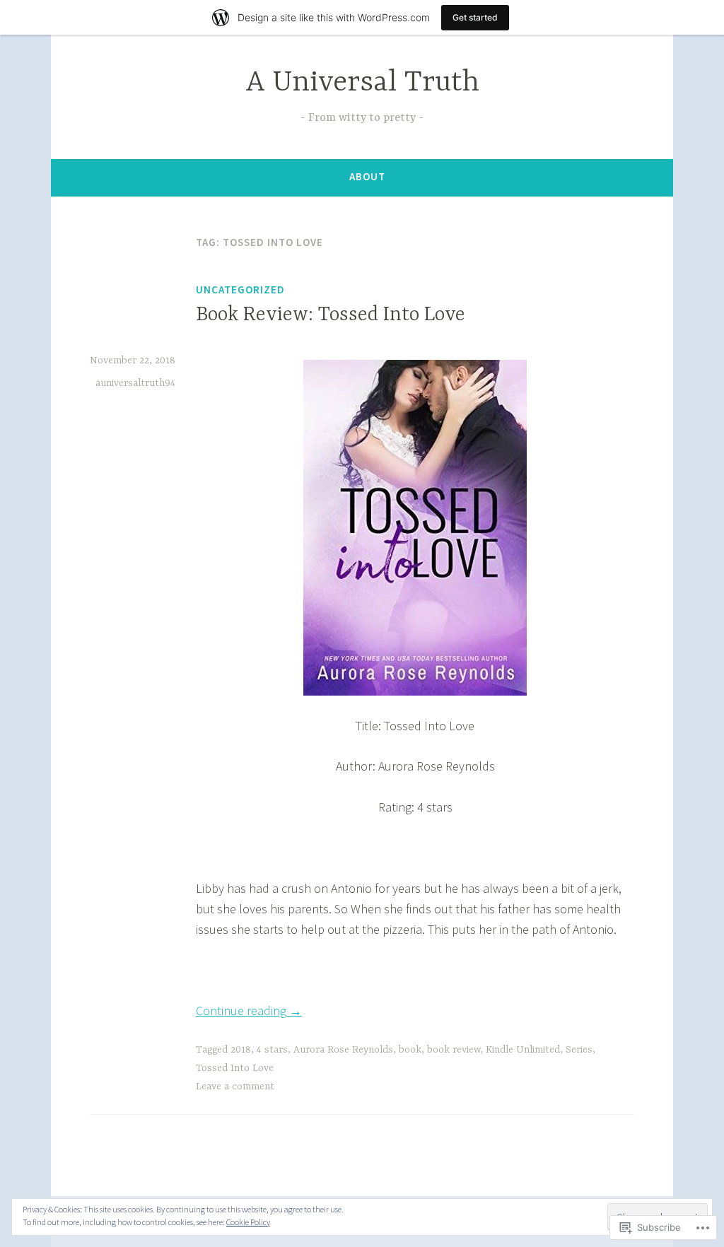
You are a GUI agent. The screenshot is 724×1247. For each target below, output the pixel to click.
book (410, 1049)
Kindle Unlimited (523, 1049)
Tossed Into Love (235, 1068)
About (367, 176)
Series (579, 1049)
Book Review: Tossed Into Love (330, 315)
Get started (475, 17)
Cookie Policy (248, 1222)
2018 (240, 1049)
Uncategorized (240, 289)
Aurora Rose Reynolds (343, 1049)
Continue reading (249, 1010)
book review (453, 1049)
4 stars (272, 1049)
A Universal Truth (362, 83)
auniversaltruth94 (135, 383)
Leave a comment (235, 1086)
